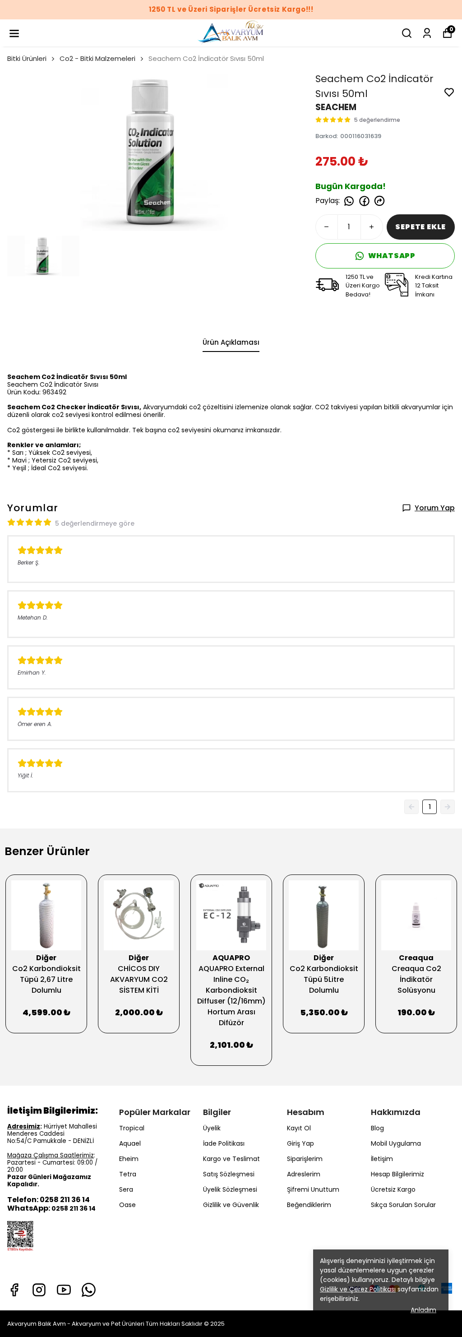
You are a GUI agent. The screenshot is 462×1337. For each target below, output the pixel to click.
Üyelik (212, 1128)
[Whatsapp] (89, 1290)
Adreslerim (303, 1174)
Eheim (129, 1158)
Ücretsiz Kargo (393, 1189)
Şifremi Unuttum (313, 1189)
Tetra (127, 1174)
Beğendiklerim (309, 1204)
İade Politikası (224, 1143)
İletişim (382, 1158)
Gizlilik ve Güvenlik (231, 1204)
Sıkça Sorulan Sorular (403, 1204)
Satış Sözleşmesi (228, 1174)
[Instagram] (39, 1290)
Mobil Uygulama (396, 1143)
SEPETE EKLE (420, 227)
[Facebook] (14, 1290)
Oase (127, 1204)
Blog (377, 1128)
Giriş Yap (300, 1143)
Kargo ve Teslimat (231, 1158)
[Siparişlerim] (427, 33)
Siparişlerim (305, 1158)
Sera (126, 1189)
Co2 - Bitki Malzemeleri (97, 58)
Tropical (131, 1128)
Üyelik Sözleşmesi (230, 1189)
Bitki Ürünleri (26, 58)
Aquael (130, 1143)
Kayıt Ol (299, 1128)
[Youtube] (64, 1290)
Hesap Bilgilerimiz (397, 1174)
